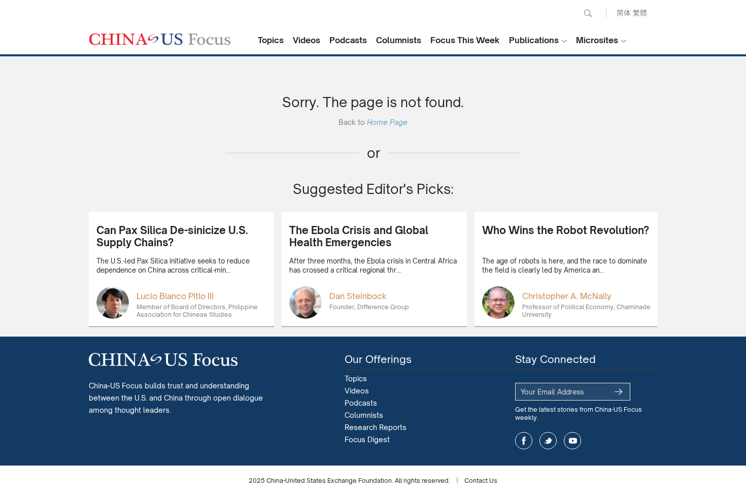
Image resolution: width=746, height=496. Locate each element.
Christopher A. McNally (567, 296)
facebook (523, 440)
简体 (624, 12)
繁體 (640, 12)
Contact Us (480, 480)
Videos (306, 40)
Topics (271, 40)
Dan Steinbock (358, 296)
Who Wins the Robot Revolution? (565, 230)
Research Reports (375, 427)
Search (588, 13)
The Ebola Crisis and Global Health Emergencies (358, 236)
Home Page (387, 122)
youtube (572, 440)
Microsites (597, 40)
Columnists (398, 40)
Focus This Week (465, 40)
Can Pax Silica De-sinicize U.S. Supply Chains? (172, 236)
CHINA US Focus (160, 39)
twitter (548, 440)
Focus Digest (367, 439)
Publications (534, 40)
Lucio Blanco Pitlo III (175, 296)
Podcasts (348, 40)
